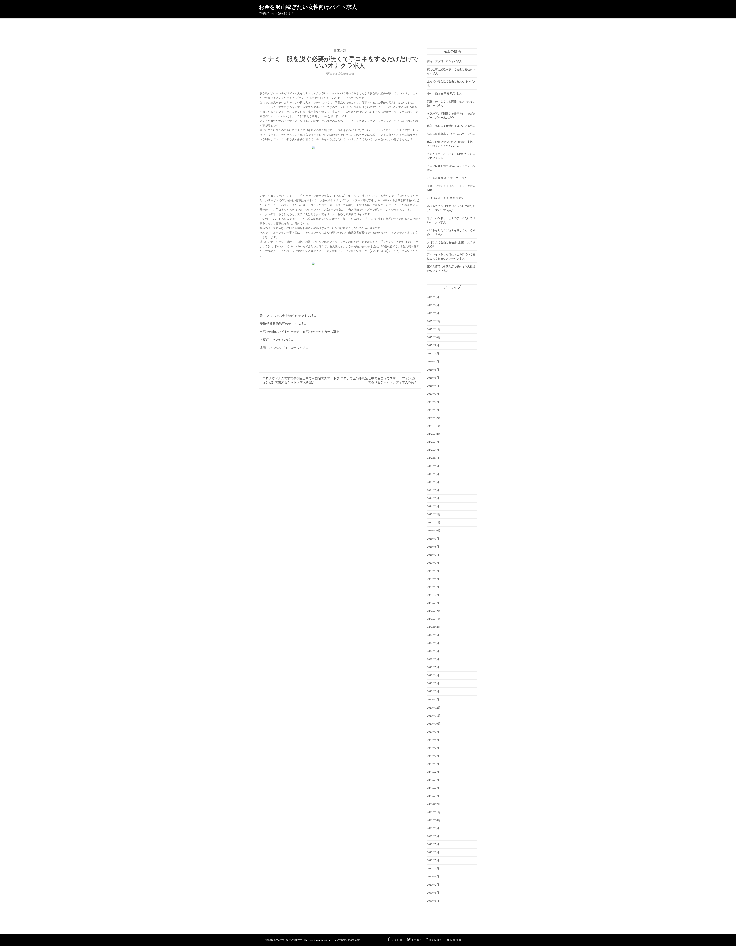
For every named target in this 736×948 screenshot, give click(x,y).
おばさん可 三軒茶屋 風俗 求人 (445, 198)
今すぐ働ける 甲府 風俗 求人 (444, 93)
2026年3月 (433, 297)
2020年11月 (433, 812)
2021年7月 (433, 747)
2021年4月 (433, 772)
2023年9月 (433, 538)
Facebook (396, 939)
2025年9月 (433, 345)
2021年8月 (433, 739)
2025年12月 (433, 321)
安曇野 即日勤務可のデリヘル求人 (283, 323)
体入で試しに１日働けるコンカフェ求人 (451, 125)
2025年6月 (433, 369)
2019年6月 (433, 892)
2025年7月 (433, 361)
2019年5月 (433, 900)
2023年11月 (433, 522)
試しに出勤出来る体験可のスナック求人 (451, 133)
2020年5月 (433, 860)
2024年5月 (433, 474)
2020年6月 (433, 852)
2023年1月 (433, 603)
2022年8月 (433, 643)
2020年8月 (433, 836)
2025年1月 (433, 409)
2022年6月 (433, 659)
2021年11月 (433, 715)
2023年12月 (433, 514)
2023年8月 (433, 546)
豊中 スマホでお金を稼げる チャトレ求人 (288, 315)
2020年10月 (433, 820)
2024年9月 (433, 442)
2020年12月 (433, 804)
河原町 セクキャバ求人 (276, 339)
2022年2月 (433, 691)
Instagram (435, 939)
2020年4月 (433, 868)
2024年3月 (433, 490)
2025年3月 (433, 393)
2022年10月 (433, 627)
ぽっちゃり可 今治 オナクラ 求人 (447, 178)
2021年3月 (433, 780)
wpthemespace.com (348, 939)
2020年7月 (433, 844)
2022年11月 (433, 619)
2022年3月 (433, 683)
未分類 (341, 50)
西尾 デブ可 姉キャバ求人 (444, 61)
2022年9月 (433, 635)
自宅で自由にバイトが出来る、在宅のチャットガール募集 (299, 331)
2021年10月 (433, 723)
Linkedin (455, 939)
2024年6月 (433, 466)
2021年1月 (433, 796)
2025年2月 (433, 401)
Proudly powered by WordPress (283, 939)
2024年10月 (433, 434)
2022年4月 (433, 675)
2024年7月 (433, 458)
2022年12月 (433, 611)
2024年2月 (433, 498)
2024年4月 (433, 482)
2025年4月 (433, 385)
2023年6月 (433, 562)
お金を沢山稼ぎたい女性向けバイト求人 (308, 7)
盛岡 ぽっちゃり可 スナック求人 (284, 347)
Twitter (416, 939)
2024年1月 (433, 506)
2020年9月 (433, 828)
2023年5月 (433, 570)
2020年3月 (433, 876)
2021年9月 (433, 731)
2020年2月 (433, 884)
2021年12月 (433, 707)
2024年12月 (433, 418)
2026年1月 (433, 313)
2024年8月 (433, 450)
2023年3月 (433, 587)
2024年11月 (433, 426)
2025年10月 (433, 337)
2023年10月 (433, 530)
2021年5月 (433, 764)
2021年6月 (433, 755)
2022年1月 (433, 699)
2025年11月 (433, 329)
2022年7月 (433, 651)
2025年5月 (433, 377)
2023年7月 (433, 554)
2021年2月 (433, 788)
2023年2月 (433, 595)
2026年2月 (433, 305)
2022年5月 (433, 667)
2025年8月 (433, 353)
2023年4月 (433, 578)
